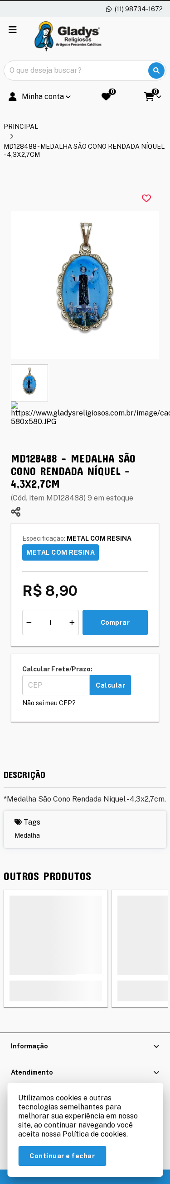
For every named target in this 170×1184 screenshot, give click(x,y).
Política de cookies (94, 1134)
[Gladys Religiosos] (67, 37)
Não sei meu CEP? (49, 703)
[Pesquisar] (156, 70)
